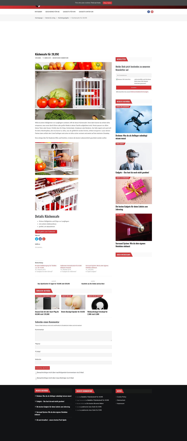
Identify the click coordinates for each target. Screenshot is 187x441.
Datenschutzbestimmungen (139, 92)
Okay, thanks (107, 3)
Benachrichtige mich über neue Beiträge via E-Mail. (55, 378)
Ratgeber (38, 12)
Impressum (120, 403)
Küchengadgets (63, 18)
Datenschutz (121, 400)
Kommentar (39, 330)
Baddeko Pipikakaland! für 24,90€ (92, 397)
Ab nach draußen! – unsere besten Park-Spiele (51, 420)
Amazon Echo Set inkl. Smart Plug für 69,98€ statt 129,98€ (47, 312)
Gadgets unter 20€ (86, 12)
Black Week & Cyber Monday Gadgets (45, 296)
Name (38, 344)
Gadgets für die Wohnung (95, 296)
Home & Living (50, 18)
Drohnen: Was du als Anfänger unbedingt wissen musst (131, 137)
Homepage (39, 18)
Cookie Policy (121, 397)
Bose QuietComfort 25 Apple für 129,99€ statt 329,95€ (54, 284)
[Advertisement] (73, 36)
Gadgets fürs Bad (66, 296)
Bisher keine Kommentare (60, 58)
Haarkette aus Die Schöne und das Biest (93, 284)
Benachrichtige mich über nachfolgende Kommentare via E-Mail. (60, 372)
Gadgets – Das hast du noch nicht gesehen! (132, 172)
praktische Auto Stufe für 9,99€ (91, 407)
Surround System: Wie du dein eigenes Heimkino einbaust (130, 245)
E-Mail (38, 352)
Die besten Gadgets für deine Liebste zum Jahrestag (132, 208)
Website (38, 359)
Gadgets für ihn (69, 12)
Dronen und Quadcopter (122, 106)
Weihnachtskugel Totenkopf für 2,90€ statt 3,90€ (97, 312)
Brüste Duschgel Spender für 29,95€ (73, 311)
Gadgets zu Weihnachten (122, 178)
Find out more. (96, 3)
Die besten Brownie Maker (95, 403)
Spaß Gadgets (120, 143)
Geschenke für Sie (52, 12)
